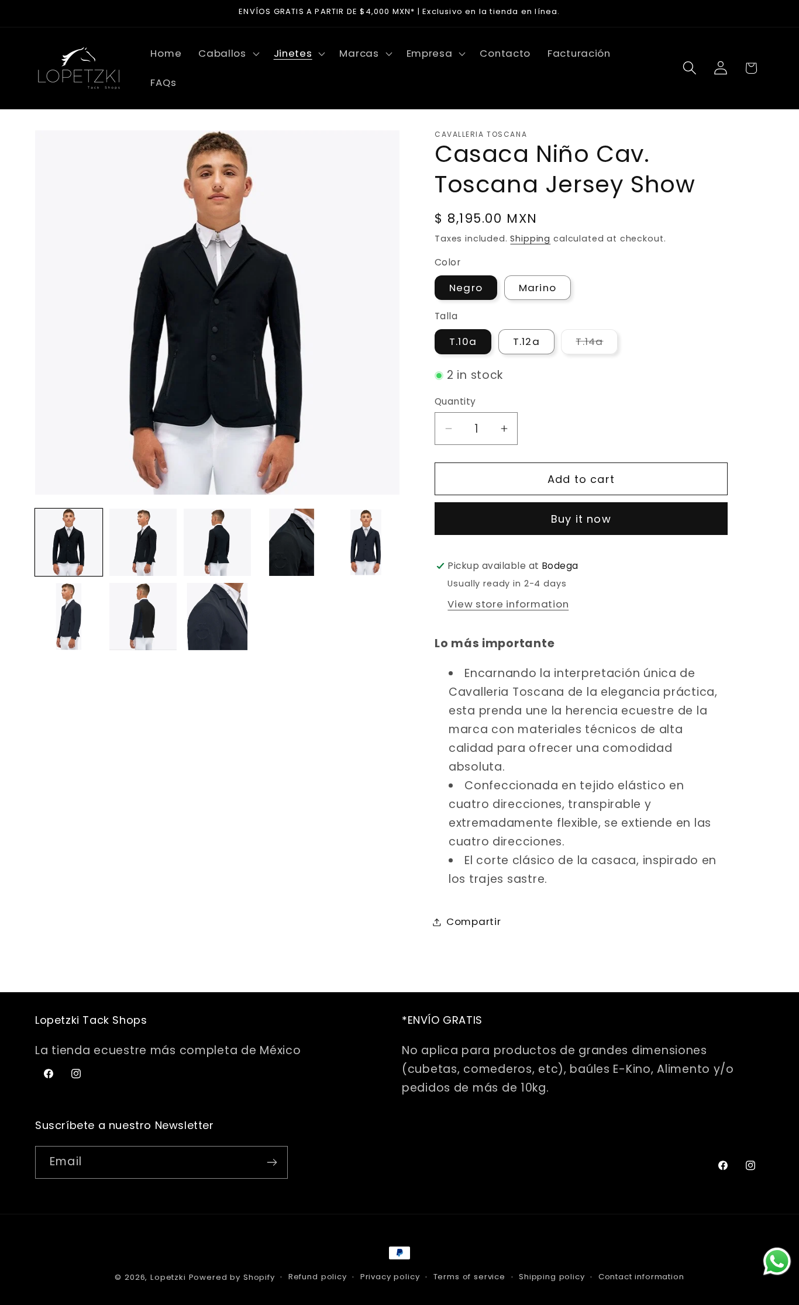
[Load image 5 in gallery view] (365, 542)
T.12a (526, 341)
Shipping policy (552, 1276)
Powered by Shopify (232, 1277)
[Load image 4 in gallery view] (291, 542)
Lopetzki (168, 1277)
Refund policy (317, 1276)
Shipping (530, 238)
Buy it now (581, 519)
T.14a (597, 344)
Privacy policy (390, 1276)
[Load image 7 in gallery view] (143, 616)
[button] (228, 53)
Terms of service (469, 1276)
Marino (537, 288)
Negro (466, 288)
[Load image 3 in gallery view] (217, 542)
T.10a (463, 341)
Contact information (641, 1276)
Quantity (455, 401)
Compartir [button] (473, 921)
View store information (508, 604)
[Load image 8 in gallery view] (217, 616)
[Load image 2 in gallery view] (143, 542)
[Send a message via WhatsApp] (777, 1261)
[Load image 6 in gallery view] (68, 616)
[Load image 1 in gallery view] (68, 542)
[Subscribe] (271, 1162)
